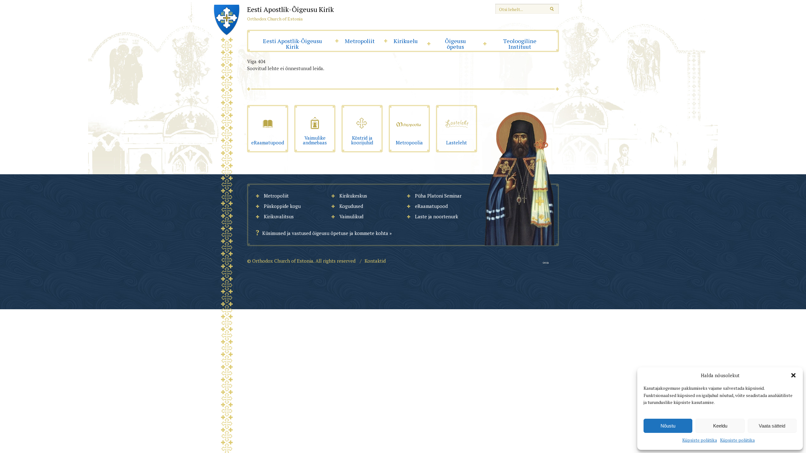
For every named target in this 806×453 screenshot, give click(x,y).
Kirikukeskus (353, 196)
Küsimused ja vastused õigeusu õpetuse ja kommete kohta (325, 233)
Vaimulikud (351, 216)
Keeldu (720, 425)
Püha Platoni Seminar (438, 196)
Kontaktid (375, 261)
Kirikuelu (406, 41)
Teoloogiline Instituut (519, 43)
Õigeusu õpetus (455, 43)
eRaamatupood (431, 206)
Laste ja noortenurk (436, 216)
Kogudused (351, 206)
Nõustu (668, 425)
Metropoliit (360, 41)
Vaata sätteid (772, 425)
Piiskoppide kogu (282, 206)
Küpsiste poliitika (699, 440)
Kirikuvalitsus (279, 216)
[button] (793, 375)
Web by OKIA (545, 263)
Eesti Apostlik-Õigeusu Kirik (292, 43)
